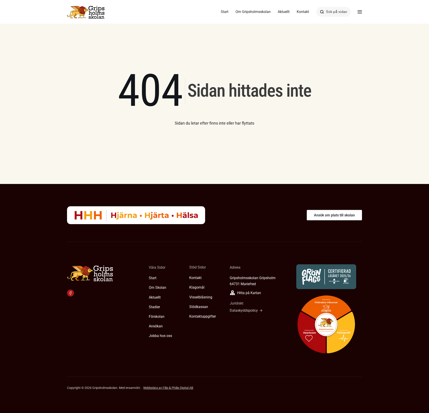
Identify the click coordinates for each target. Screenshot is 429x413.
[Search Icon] (333, 12)
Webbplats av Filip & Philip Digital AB (168, 388)
